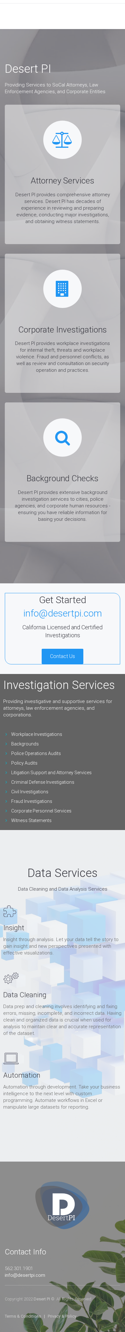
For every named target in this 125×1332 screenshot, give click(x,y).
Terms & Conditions (23, 1316)
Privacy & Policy (62, 1316)
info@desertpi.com (25, 1275)
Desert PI (42, 1299)
